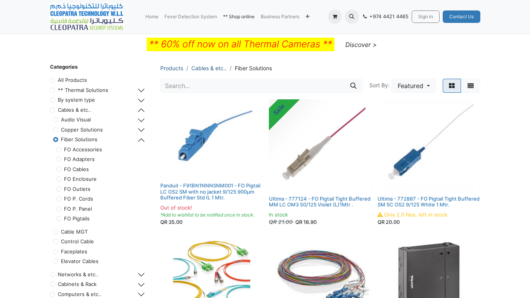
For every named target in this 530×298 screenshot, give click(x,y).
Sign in (425, 16)
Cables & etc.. (74, 110)
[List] (470, 85)
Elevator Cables (80, 261)
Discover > (361, 45)
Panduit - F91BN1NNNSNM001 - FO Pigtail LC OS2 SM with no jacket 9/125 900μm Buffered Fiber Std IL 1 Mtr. (210, 191)
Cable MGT (74, 232)
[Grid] (451, 85)
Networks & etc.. (78, 274)
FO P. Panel (78, 209)
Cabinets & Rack (77, 284)
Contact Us (461, 16)
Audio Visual (76, 119)
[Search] (353, 85)
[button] (307, 16)
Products (171, 68)
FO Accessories (83, 149)
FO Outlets (77, 189)
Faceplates (74, 251)
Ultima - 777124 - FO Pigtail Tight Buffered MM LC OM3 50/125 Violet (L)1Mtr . (320, 202)
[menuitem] (151, 16)
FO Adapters (79, 159)
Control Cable (77, 241)
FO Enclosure (80, 179)
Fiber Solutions (79, 139)
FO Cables (76, 169)
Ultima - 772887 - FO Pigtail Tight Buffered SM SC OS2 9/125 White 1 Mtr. (429, 202)
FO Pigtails (77, 218)
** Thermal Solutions (83, 90)
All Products (72, 80)
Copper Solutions (82, 129)
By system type (76, 100)
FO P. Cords (78, 199)
